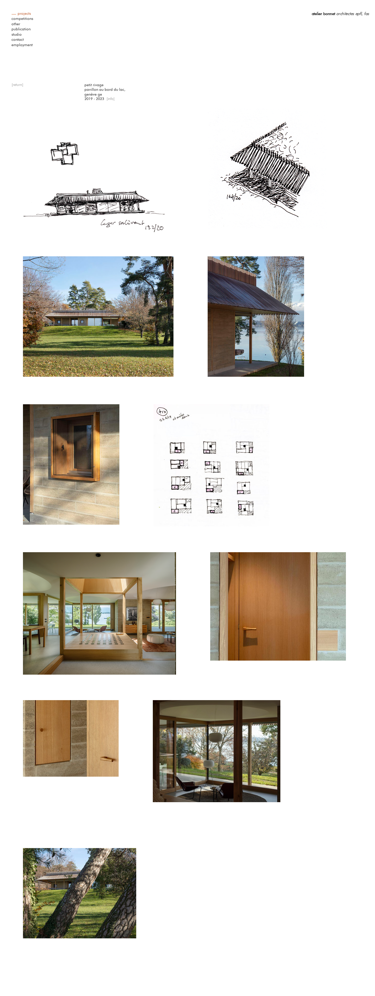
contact (17, 40)
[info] (111, 99)
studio (16, 34)
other (15, 24)
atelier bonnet (323, 14)
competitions (22, 19)
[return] (17, 85)
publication (21, 29)
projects (24, 14)
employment (22, 45)
